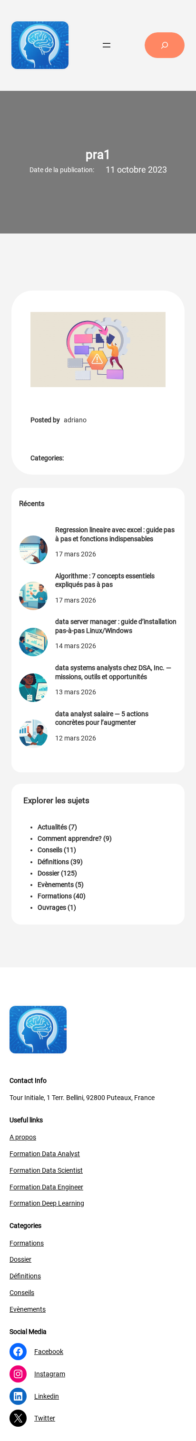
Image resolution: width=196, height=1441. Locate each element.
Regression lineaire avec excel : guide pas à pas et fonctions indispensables (115, 534)
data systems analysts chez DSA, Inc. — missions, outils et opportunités (113, 672)
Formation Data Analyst (45, 1154)
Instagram (49, 1374)
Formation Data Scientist (46, 1170)
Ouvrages (52, 907)
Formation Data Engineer (46, 1187)
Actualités (52, 827)
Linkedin (46, 1396)
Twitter (44, 1418)
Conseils (50, 850)
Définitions (53, 862)
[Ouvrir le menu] (106, 45)
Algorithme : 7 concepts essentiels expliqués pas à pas (105, 580)
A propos (23, 1137)
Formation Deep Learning (47, 1203)
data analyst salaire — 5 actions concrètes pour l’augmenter (101, 718)
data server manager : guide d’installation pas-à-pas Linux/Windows (115, 626)
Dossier (48, 873)
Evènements (56, 884)
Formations (55, 896)
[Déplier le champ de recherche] (165, 45)
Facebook (48, 1351)
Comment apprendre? (70, 838)
